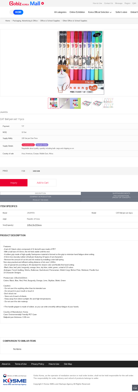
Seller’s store (121, 12)
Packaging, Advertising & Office (25, 21)
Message (119, 3)
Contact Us (108, 3)
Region (127, 3)
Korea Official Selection (98, 12)
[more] (38, 341)
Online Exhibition (77, 12)
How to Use (97, 3)
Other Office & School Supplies (75, 21)
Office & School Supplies (50, 21)
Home (7, 21)
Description (40, 193)
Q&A (134, 3)
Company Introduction (40, 197)
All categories (60, 12)
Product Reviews (40, 200)
